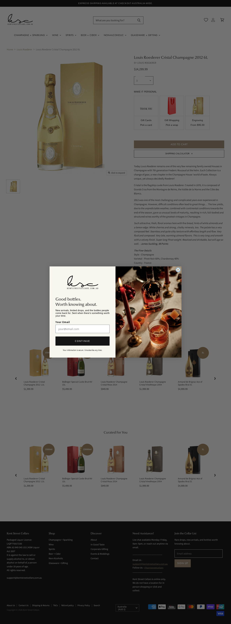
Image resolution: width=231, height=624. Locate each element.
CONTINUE (82, 341)
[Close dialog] (178, 270)
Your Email (62, 322)
